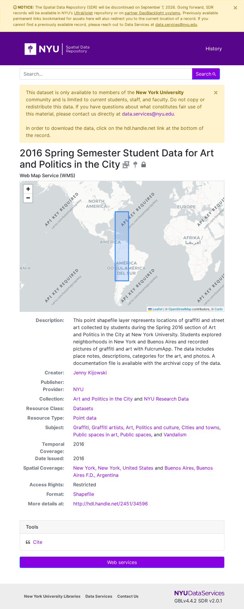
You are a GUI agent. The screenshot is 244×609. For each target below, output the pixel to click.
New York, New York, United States (113, 468)
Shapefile (83, 494)
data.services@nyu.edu (176, 24)
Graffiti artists (107, 427)
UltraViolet (83, 13)
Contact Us (127, 596)
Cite (37, 542)
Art (129, 427)
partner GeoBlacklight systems (152, 13)
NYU (78, 389)
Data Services (98, 596)
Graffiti (81, 427)
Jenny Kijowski (90, 373)
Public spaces (135, 434)
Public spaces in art (95, 434)
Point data (84, 418)
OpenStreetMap (179, 308)
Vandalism (175, 434)
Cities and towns (200, 427)
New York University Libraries (52, 596)
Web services (122, 562)
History (214, 49)
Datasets (83, 408)
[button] (28, 189)
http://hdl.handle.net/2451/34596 (110, 504)
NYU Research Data (166, 399)
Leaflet (157, 308)
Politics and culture (157, 427)
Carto (219, 308)
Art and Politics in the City (103, 399)
